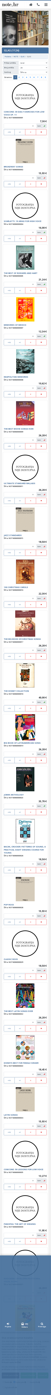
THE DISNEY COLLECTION (16, 691)
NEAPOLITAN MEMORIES (16, 376)
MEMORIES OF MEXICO (15, 325)
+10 (9, 132)
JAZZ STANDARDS (13, 535)
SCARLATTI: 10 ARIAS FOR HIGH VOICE (22, 221)
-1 (30, 132)
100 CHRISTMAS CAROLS (16, 587)
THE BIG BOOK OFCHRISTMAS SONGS (22, 639)
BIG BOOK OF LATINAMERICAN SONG (22, 743)
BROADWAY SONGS (13, 166)
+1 (20, 132)
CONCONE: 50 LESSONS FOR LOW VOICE (23, 1169)
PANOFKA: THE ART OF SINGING (20, 1224)
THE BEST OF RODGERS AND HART (20, 273)
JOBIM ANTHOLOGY (14, 794)
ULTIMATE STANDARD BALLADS (19, 483)
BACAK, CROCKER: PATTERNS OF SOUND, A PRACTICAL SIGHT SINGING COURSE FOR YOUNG (25, 849)
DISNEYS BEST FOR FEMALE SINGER (21, 1063)
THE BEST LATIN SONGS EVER (18, 1011)
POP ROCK (9, 904)
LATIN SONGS (11, 1114)
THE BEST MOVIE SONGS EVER (18, 428)
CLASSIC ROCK (11, 959)
